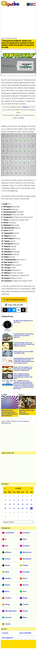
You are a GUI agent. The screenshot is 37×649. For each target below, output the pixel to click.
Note (20, 421)
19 (18, 508)
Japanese (26, 107)
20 (23, 508)
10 (10, 504)
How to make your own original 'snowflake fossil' (23, 352)
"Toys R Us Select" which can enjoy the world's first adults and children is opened (24, 344)
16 (5, 508)
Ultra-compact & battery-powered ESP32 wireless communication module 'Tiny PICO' (23, 376)
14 (27, 504)
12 (18, 504)
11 (14, 504)
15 (31, 504)
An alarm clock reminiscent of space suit (23, 321)
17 (10, 508)
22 (31, 508)
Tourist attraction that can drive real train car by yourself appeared (24, 335)
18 (14, 508)
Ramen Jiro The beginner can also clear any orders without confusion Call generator (23, 368)
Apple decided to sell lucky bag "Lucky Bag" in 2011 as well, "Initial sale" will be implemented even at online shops (24, 361)
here (22, 118)
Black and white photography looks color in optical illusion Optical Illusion (10, 412)
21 (27, 508)
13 (23, 504)
